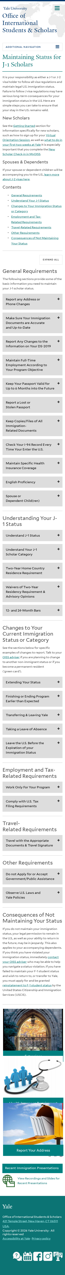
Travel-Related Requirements (31, 227)
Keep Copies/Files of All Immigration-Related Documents (24, 425)
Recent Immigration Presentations (32, 1168)
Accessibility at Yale (16, 1238)
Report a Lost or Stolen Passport (18, 405)
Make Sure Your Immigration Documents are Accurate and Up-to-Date (28, 322)
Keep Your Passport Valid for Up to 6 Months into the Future (30, 386)
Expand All (51, 259)
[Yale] (8, 1207)
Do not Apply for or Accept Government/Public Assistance (30, 876)
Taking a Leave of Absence (26, 729)
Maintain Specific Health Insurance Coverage (25, 465)
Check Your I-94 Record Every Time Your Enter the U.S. (28, 447)
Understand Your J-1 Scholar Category (21, 552)
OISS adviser (11, 657)
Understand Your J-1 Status (30, 200)
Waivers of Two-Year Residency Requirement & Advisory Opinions (25, 591)
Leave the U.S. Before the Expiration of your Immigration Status (25, 747)
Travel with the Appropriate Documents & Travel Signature (29, 843)
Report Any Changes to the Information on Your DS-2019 (28, 344)
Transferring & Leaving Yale (27, 715)
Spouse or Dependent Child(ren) (23, 498)
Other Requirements (25, 233)
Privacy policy (41, 1238)
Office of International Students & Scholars (29, 23)
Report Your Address (33, 1150)
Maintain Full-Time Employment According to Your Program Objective (26, 365)
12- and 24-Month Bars (23, 610)
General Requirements (26, 195)
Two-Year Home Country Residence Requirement (25, 570)
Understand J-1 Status (23, 535)
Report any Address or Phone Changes (23, 301)
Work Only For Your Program (28, 787)
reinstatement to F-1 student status (27, 985)
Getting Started (24, 126)
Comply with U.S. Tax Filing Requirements (22, 803)
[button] (32, 47)
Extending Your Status (23, 682)
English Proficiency (20, 482)
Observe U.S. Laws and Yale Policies (23, 895)
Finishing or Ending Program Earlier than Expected (27, 698)
